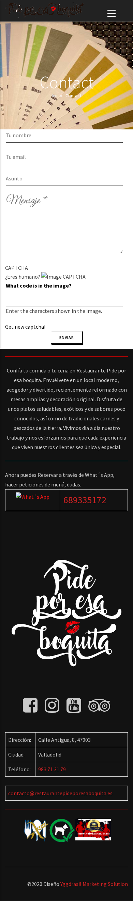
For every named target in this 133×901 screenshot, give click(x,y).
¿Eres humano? (53, 297)
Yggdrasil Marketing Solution (94, 883)
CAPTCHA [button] (16, 267)
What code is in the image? (39, 285)
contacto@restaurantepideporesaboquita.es (60, 793)
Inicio (57, 95)
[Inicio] (44, 10)
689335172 (84, 500)
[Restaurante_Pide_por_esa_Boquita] (32, 496)
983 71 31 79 (52, 769)
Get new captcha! (25, 326)
